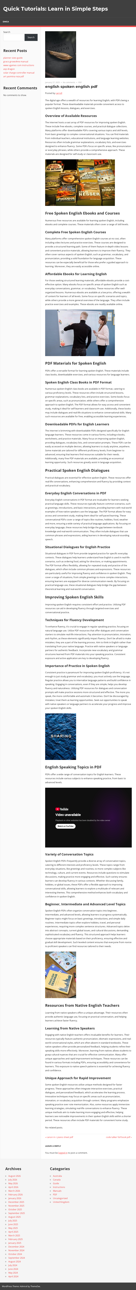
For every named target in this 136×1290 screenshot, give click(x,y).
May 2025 (13, 1228)
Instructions (59, 1187)
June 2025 (13, 1224)
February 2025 (15, 1239)
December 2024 (16, 1246)
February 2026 (15, 1194)
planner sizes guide (13, 57)
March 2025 (14, 1235)
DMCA (6, 21)
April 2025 (13, 1231)
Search (6, 32)
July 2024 (12, 1265)
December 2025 (16, 1202)
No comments (69, 82)
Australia (57, 1175)
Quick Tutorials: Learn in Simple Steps (55, 8)
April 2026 (13, 1187)
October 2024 (15, 1254)
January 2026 (14, 1198)
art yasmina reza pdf (13, 76)
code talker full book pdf (118, 1137)
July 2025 (12, 1220)
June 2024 (13, 1269)
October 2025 (15, 1209)
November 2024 (16, 1250)
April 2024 (13, 1276)
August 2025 (14, 1216)
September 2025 (16, 1213)
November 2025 (16, 1205)
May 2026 (13, 1183)
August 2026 (14, 1175)
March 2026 (14, 1190)
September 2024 (16, 1257)
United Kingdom (61, 1202)
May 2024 (13, 1272)
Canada (57, 1179)
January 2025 (14, 1242)
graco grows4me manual (15, 61)
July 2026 (12, 1179)
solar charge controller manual (18, 72)
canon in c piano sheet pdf (59, 1137)
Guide (56, 1183)
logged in (62, 1152)
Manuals (57, 1190)
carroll (59, 93)
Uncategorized (60, 1198)
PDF (80, 82)
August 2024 (14, 1261)
